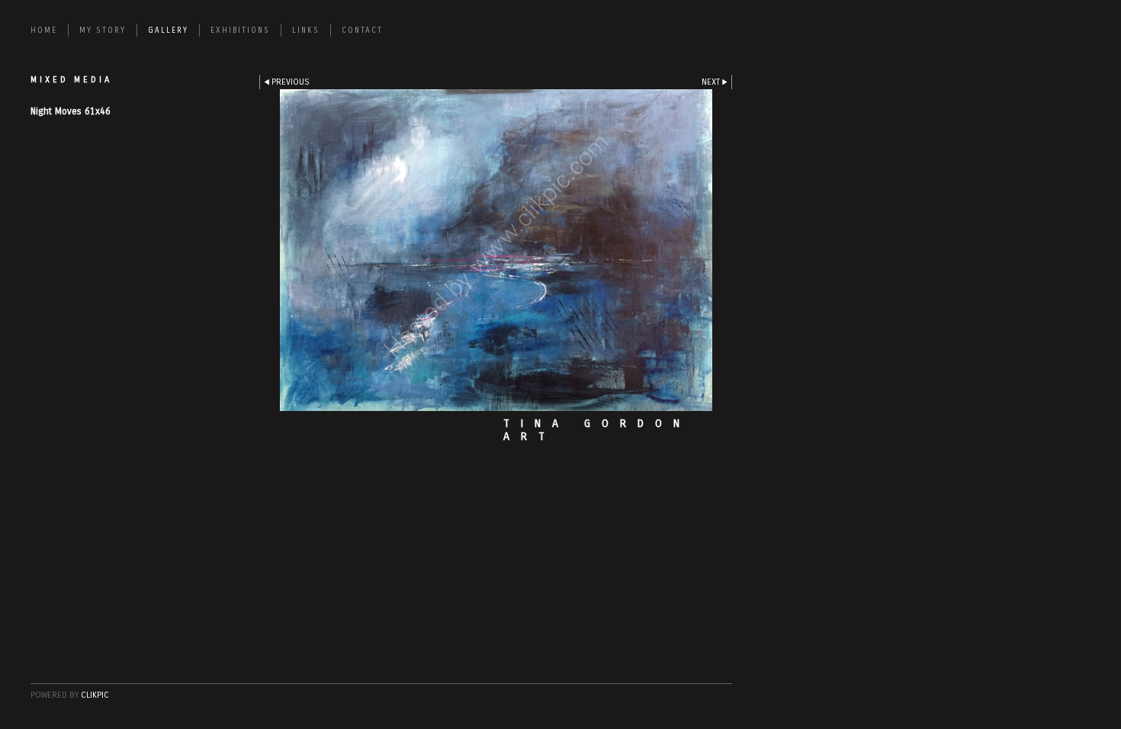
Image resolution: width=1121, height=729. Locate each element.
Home (44, 30)
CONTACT (362, 30)
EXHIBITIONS (240, 30)
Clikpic (95, 695)
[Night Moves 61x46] (495, 250)
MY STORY (102, 30)
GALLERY (168, 30)
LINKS (306, 30)
